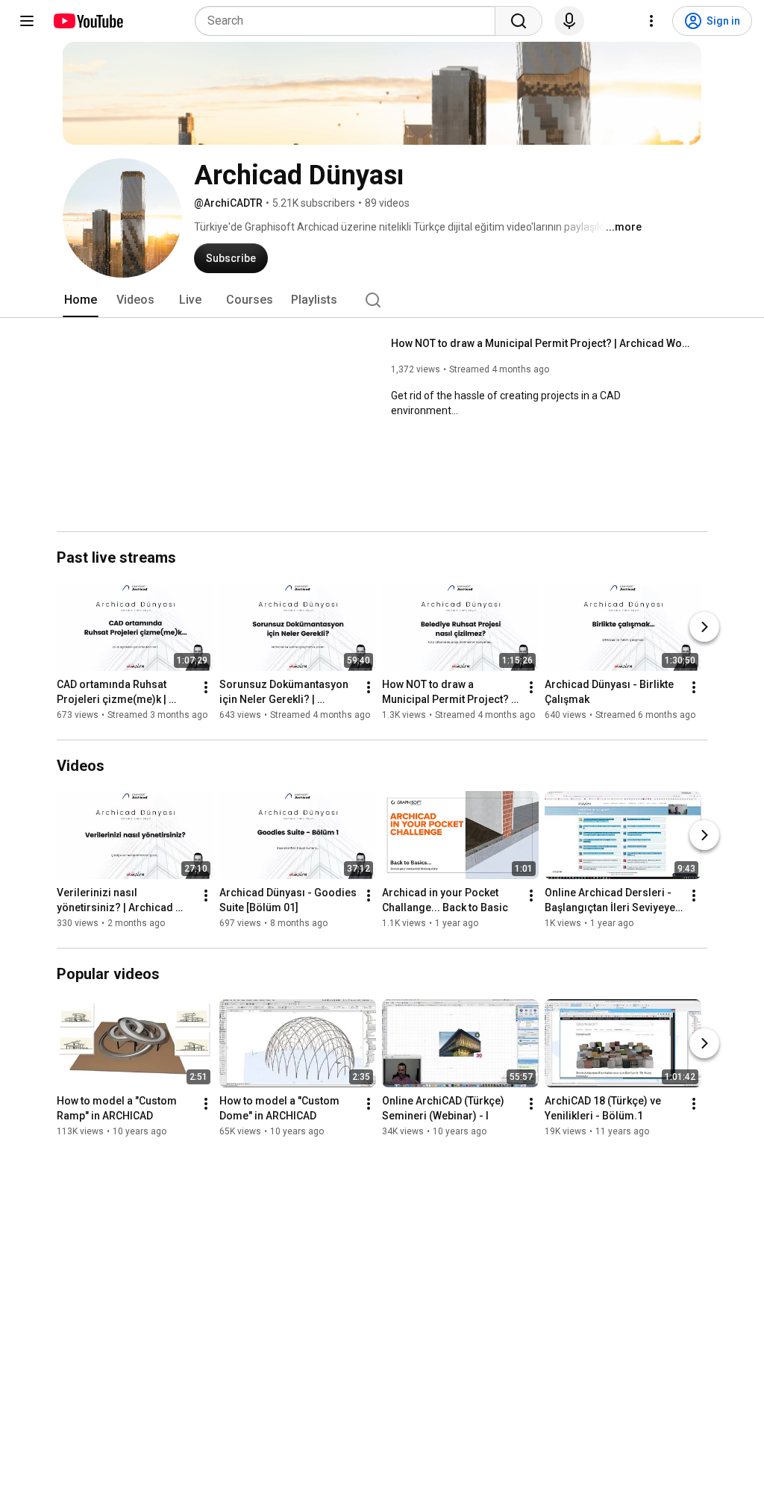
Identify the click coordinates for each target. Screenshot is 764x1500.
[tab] (80, 300)
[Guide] (27, 21)
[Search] (518, 21)
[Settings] (651, 21)
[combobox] (349, 21)
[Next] (704, 627)
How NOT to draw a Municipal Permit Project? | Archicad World (540, 343)
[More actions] (206, 687)
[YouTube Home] (88, 21)
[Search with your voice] (569, 21)
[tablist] (382, 300)
